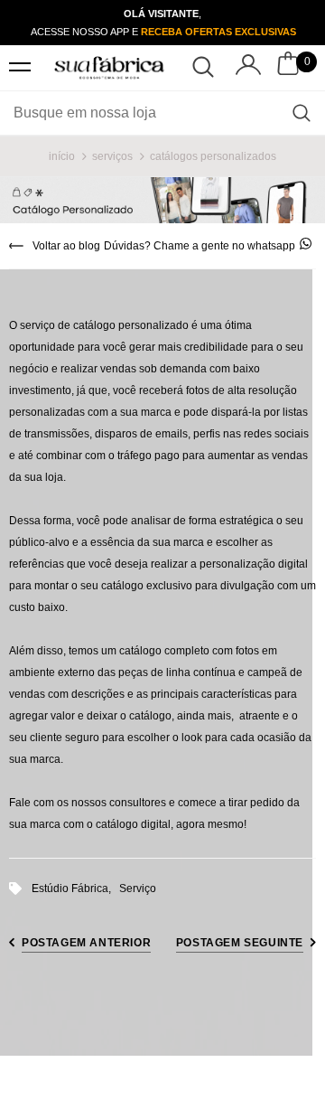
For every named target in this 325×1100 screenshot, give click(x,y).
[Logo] (109, 68)
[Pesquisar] (301, 113)
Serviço (137, 888)
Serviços (112, 156)
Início (62, 156)
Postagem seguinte (239, 942)
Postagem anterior (86, 942)
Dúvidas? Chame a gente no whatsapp (199, 246)
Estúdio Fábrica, (75, 888)
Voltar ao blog (66, 246)
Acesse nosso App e (162, 31)
